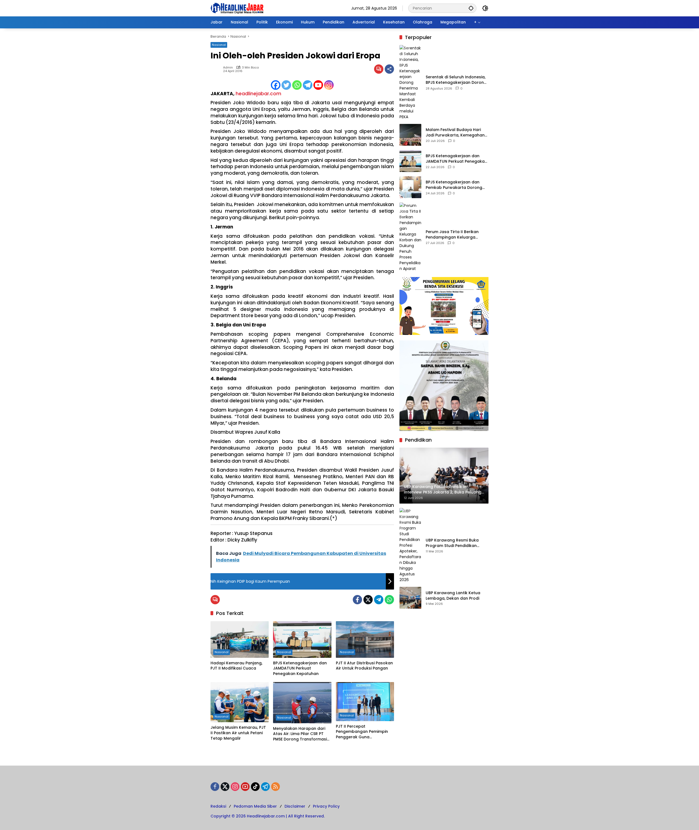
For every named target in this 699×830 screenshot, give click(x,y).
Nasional (219, 45)
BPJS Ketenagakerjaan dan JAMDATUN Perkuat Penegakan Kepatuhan (300, 668)
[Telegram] (307, 85)
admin (228, 67)
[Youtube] (318, 85)
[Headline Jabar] (237, 8)
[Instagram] (329, 85)
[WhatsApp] (389, 599)
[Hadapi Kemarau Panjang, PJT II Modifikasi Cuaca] (240, 639)
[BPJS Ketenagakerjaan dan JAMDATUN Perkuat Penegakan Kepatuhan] (302, 639)
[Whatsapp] (297, 85)
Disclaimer (295, 806)
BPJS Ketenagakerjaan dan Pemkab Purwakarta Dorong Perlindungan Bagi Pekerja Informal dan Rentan (454, 185)
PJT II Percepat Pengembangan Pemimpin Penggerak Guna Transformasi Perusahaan (362, 732)
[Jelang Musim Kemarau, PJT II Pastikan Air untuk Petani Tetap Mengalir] (240, 702)
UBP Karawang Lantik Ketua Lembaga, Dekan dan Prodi (453, 595)
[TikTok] (255, 786)
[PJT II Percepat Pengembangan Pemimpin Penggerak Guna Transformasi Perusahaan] (365, 701)
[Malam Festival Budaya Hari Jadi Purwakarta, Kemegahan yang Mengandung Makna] (410, 135)
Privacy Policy (326, 806)
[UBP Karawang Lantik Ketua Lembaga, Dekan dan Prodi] (410, 598)
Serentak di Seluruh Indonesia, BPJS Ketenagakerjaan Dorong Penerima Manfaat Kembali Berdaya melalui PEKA (456, 80)
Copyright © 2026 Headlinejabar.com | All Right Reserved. (268, 816)
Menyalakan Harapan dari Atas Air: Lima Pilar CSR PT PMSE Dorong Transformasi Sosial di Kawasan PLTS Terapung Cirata (300, 734)
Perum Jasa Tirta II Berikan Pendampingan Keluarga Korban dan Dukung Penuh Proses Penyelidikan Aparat (453, 234)
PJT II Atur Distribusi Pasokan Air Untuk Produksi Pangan (364, 666)
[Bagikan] (389, 69)
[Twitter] (286, 85)
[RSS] (275, 786)
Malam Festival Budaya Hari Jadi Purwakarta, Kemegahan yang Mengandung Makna (455, 132)
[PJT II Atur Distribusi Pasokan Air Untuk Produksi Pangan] (365, 639)
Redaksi (218, 806)
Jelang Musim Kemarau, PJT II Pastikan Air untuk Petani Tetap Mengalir (238, 733)
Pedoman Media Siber (255, 806)
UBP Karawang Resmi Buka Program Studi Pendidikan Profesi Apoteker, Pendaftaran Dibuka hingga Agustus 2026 (456, 543)
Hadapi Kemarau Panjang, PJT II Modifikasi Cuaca (236, 666)
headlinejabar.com (258, 93)
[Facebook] (275, 85)
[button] (471, 8)
